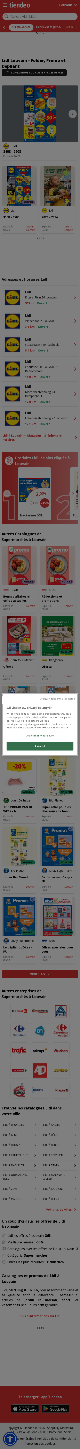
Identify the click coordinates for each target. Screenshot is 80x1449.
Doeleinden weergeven (40, 735)
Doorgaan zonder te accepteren (57, 698)
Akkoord (40, 746)
